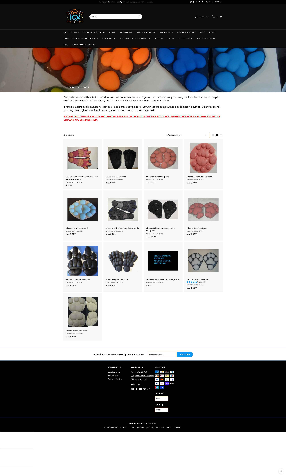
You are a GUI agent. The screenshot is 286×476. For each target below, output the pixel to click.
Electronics (185, 38)
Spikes (171, 38)
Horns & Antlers (186, 32)
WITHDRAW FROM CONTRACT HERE (143, 423)
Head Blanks (166, 32)
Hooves (159, 38)
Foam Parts (108, 38)
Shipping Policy (114, 372)
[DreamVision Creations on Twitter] (144, 389)
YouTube (169, 427)
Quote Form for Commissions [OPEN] (84, 32)
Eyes (202, 32)
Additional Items (206, 38)
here (106, 2)
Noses (212, 32)
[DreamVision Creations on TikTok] (148, 389)
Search (132, 427)
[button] (192, 282)
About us (140, 427)
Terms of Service (115, 379)
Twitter (177, 427)
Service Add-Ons (146, 32)
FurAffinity (150, 427)
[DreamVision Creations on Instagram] (132, 389)
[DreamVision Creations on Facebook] (136, 389)
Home (112, 32)
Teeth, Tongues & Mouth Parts (81, 38)
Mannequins (126, 32)
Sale (66, 45)
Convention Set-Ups (84, 45)
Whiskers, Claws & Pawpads (135, 38)
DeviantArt (160, 427)
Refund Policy (113, 376)
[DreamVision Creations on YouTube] (140, 389)
